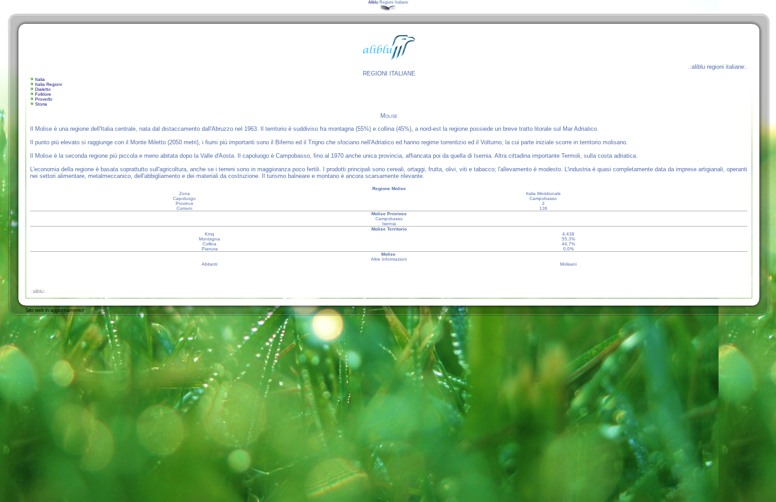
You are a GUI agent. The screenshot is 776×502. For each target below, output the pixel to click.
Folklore (43, 94)
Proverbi (43, 99)
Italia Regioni (48, 84)
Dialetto (43, 89)
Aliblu (373, 2)
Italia (40, 79)
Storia (41, 104)
